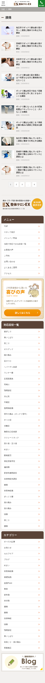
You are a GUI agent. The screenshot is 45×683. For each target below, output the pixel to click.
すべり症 (7, 420)
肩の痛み (7, 502)
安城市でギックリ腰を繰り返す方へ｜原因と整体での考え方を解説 (29, 46)
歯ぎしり (7, 331)
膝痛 (6, 485)
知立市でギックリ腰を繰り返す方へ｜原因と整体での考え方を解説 (29, 30)
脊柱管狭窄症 (9, 461)
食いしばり (8, 337)
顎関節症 (7, 390)
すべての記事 (9, 542)
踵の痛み (7, 355)
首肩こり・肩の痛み (12, 642)
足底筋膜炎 (8, 379)
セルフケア (8, 554)
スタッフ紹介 (9, 232)
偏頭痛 (7, 467)
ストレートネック (11, 438)
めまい (7, 449)
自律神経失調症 (10, 479)
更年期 (7, 595)
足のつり (7, 361)
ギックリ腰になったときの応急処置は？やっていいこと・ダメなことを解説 (29, 109)
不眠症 (7, 402)
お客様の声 (8, 250)
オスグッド (8, 349)
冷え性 (7, 396)
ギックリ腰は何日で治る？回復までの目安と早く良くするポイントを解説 (29, 93)
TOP (6, 226)
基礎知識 (7, 577)
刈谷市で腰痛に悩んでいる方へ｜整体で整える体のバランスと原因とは (29, 170)
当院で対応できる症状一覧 (15, 244)
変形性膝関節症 (10, 473)
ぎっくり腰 (8, 497)
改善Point (8, 583)
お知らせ (7, 548)
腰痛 (6, 526)
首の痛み (7, 508)
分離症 (7, 426)
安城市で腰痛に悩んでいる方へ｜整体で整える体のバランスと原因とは (29, 154)
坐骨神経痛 (8, 491)
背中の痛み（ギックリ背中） (16, 414)
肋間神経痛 (8, 408)
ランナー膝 (8, 373)
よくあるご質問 (10, 267)
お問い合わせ (9, 262)
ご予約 (7, 256)
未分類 (7, 601)
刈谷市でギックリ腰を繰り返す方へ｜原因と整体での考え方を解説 (29, 61)
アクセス (7, 273)
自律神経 (7, 618)
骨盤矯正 (7, 648)
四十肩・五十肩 (10, 443)
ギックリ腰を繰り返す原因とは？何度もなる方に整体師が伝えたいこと (29, 77)
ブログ (7, 559)
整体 (6, 589)
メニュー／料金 (10, 238)
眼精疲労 (7, 455)
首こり (7, 343)
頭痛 (6, 514)
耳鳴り (7, 384)
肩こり (7, 520)
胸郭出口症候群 (10, 432)
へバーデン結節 (10, 367)
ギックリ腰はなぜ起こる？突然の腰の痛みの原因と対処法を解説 (29, 125)
